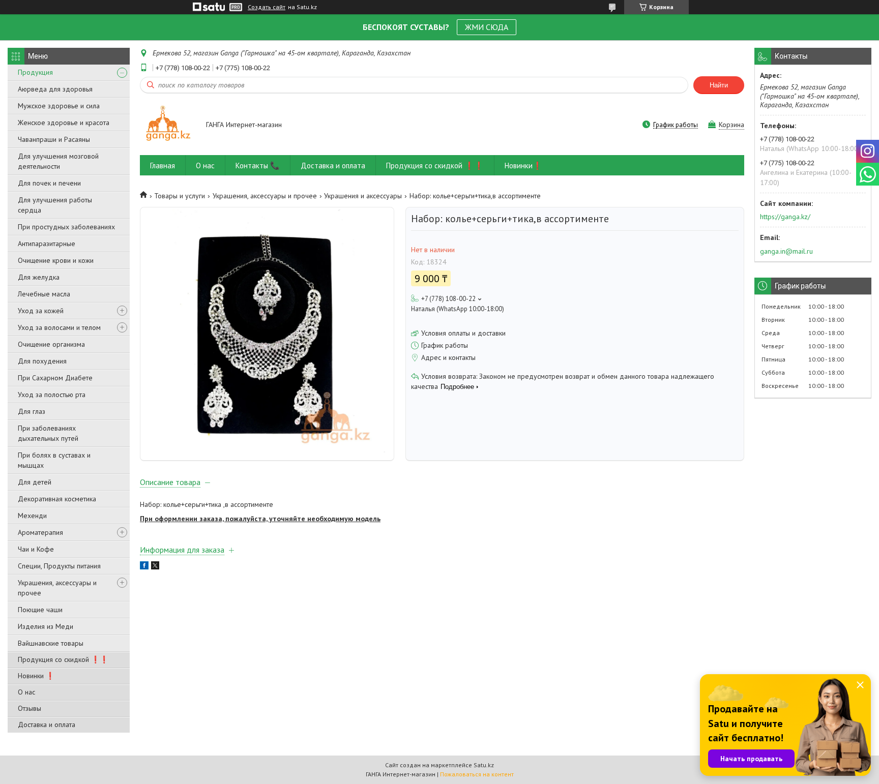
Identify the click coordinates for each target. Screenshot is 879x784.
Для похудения (42, 361)
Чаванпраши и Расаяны (54, 139)
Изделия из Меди (45, 626)
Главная (162, 165)
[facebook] (144, 566)
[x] (155, 566)
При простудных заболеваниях (66, 226)
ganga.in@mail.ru (786, 251)
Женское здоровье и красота (63, 122)
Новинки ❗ (36, 675)
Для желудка (39, 277)
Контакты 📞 (258, 165)
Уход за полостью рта (51, 394)
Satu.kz (484, 765)
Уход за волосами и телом (59, 327)
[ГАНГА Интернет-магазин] (168, 125)
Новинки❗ (523, 165)
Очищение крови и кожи (56, 260)
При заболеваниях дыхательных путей (48, 433)
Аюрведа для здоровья (55, 89)
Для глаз (31, 411)
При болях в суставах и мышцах (54, 460)
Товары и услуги (179, 195)
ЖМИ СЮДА (486, 27)
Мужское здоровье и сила (59, 105)
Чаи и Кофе (36, 549)
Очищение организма (51, 344)
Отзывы (29, 708)
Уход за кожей (41, 310)
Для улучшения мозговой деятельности (58, 161)
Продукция (35, 72)
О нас (26, 692)
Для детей (34, 482)
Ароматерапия (40, 532)
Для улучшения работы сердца (55, 205)
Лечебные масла (44, 293)
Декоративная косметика (57, 498)
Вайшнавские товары (50, 643)
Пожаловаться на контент (477, 774)
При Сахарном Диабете (55, 377)
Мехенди (32, 515)
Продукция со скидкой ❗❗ (63, 659)
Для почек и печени (49, 183)
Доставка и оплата (46, 724)
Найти (719, 85)
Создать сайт (266, 7)
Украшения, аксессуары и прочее (57, 587)
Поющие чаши (40, 609)
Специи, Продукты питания (59, 565)
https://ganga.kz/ (785, 216)
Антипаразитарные (46, 243)
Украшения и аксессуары (363, 195)
